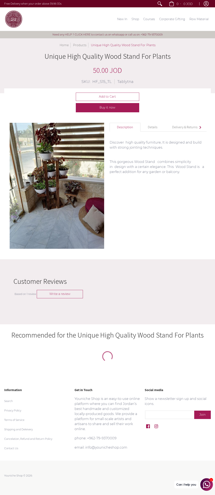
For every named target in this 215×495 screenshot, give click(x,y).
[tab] (125, 127)
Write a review (59, 294)
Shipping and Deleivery (18, 429)
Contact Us (11, 448)
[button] (181, 3)
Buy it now (107, 107)
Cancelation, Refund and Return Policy (28, 438)
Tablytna (125, 81)
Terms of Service (14, 420)
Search (8, 401)
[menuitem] (160, 3)
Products (80, 45)
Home (64, 45)
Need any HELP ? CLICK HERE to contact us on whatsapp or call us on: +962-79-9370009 (107, 34)
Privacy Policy (12, 410)
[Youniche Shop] (13, 19)
